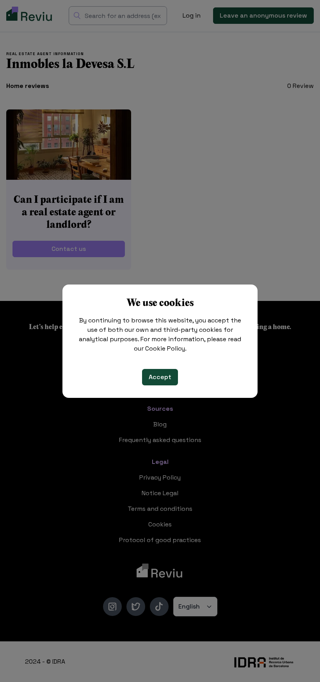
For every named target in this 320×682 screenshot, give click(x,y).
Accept (160, 377)
